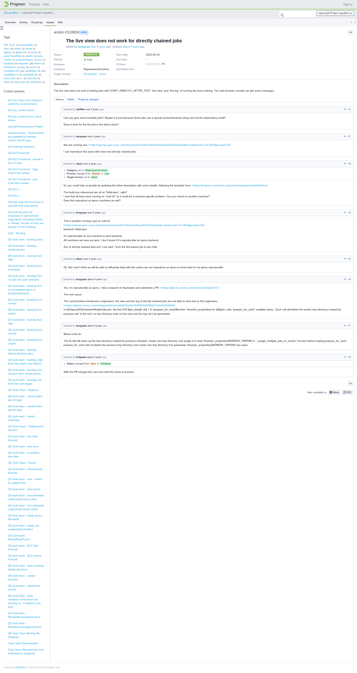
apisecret (21, 52)
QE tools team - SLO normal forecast (24, 557)
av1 (39, 59)
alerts (17, 48)
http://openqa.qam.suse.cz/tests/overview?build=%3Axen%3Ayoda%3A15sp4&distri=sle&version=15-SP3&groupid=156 (161, 144)
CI (13, 44)
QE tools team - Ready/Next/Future (19, 537)
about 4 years (131, 46)
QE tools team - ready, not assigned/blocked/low (23, 527)
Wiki (60, 22)
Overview (10, 22)
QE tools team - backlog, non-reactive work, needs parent (25, 371)
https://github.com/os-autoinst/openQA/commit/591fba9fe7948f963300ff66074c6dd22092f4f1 (120, 305)
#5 (349, 258)
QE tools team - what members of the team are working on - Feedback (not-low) (24, 601)
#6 (349, 279)
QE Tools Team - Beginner (23, 389)
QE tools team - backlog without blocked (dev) (22, 351)
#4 (349, 212)
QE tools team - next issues (24, 489)
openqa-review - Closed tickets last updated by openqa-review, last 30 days (26, 136)
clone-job (19, 81)
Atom (336, 392)
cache (32, 67)
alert (6, 48)
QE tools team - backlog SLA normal (25, 301)
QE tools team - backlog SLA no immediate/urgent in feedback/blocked (25, 289)
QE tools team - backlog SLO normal (25, 331)
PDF (349, 392)
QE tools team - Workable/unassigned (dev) (24, 615)
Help (46, 4)
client (7, 81)
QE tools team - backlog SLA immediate (25, 267)
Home (15, 4)
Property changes (88, 99)
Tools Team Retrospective (23, 643)
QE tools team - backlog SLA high (25, 257)
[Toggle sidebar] (1, 28)
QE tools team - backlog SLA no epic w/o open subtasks (25, 277)
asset (34, 52)
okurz (79, 163)
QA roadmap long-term (21, 146)
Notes (70, 99)
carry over (10, 78)
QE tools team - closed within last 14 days (25, 398)
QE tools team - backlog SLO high (25, 321)
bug (22, 67)
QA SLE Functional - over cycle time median (23, 181)
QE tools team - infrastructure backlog (25, 471)
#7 (349, 325)
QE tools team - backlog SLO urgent (25, 341)
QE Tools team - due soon (23, 446)
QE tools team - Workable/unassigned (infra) (24, 625)
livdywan (81, 357)
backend (9, 63)
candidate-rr (11, 74)
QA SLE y (13, 195)
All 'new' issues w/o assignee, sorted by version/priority (25, 102)
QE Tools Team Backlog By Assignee (24, 635)
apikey (7, 52)
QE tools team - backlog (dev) (25, 239)
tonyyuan (84, 46)
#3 (349, 163)
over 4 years (98, 46)
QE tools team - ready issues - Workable (26, 517)
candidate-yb (30, 74)
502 (6, 44)
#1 (349, 109)
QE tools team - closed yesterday (21, 418)
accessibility (26, 44)
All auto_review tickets (21, 110)
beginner (23, 63)
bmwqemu (10, 67)
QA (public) (11, 12)
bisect (37, 63)
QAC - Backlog (16, 233)
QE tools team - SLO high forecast (23, 547)
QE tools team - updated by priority (24, 587)
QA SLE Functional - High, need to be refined (23, 171)
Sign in (348, 4)
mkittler (80, 109)
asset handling (12, 55)
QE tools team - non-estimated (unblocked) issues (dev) (26, 497)
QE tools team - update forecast (21, 577)
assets (29, 55)
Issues (50, 22)
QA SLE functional (18, 152)
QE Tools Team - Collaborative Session (26, 428)
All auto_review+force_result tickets (24, 118)
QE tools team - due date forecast (23, 438)
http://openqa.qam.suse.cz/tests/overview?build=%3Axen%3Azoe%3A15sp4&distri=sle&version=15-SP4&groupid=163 (135, 225)
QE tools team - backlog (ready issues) (22, 247)
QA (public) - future (95, 73)
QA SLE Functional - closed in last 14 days (25, 161)
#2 (349, 136)
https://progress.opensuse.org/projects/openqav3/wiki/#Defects (231, 185)
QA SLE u (13, 189)
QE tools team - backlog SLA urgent (25, 311)
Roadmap (37, 22)
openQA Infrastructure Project (25, 126)
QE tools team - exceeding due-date (23, 454)
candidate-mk (33, 70)
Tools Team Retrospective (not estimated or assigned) (26, 651)
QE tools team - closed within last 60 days (25, 408)
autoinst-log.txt (24, 59)
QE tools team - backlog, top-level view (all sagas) (25, 381)
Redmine (21, 667)
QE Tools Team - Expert (22, 462)
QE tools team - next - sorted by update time (25, 481)
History (60, 99)
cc (21, 78)
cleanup (31, 78)
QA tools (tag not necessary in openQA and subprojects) (25, 203)
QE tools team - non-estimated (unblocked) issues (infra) (26, 507)
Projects (34, 4)
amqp (28, 48)
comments (35, 81)
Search (282, 13)
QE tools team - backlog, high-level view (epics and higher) (26, 361)
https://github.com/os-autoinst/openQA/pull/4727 (191, 287)
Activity (23, 22)
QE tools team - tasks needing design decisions (26, 567)
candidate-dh (11, 70)
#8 (349, 357)
